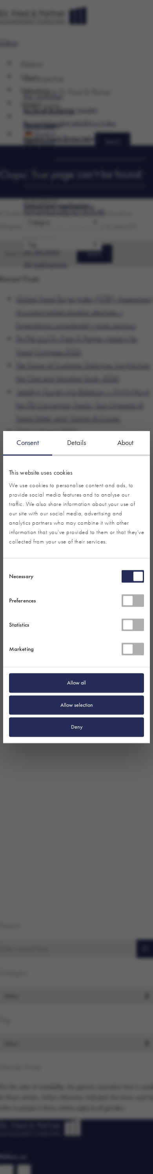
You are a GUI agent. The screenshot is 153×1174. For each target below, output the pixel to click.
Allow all (76, 682)
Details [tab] (76, 442)
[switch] (133, 600)
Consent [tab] (27, 442)
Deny (76, 727)
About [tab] (125, 442)
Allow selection (76, 704)
